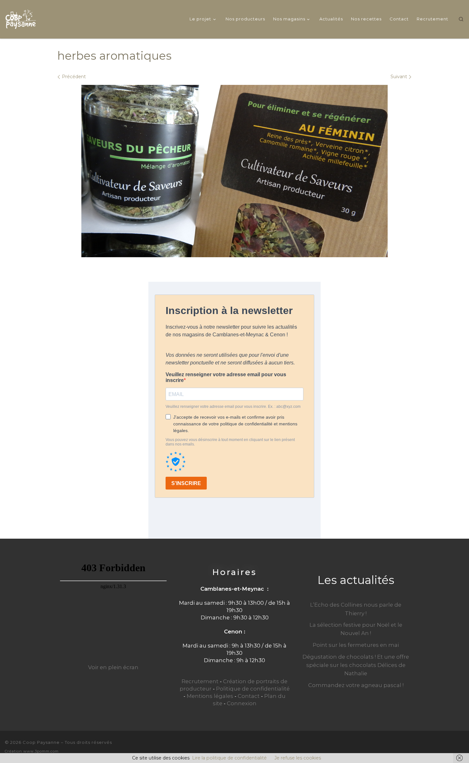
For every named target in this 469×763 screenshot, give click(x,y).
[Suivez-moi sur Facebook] (450, 746)
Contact (249, 696)
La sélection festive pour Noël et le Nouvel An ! (355, 629)
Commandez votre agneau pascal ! (356, 685)
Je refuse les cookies (297, 758)
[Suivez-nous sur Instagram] (461, 746)
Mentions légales (210, 696)
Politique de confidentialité (253, 688)
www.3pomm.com (41, 751)
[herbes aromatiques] (234, 171)
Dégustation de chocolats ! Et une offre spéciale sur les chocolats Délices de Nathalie (355, 665)
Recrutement (200, 681)
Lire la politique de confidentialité (229, 758)
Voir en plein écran (113, 667)
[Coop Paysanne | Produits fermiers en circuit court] (21, 18)
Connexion (242, 703)
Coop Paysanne (41, 742)
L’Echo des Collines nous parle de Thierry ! (355, 609)
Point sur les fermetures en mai (356, 645)
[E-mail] (440, 746)
